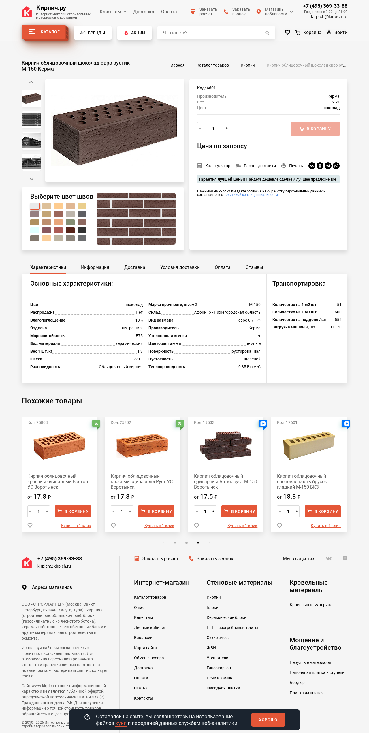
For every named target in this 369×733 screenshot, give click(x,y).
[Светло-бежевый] (47, 238)
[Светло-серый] (70, 214)
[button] (31, 179)
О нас (139, 607)
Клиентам (110, 11)
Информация (95, 267)
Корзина (312, 32)
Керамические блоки (226, 617)
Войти (340, 32)
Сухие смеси (218, 637)
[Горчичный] (35, 222)
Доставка (143, 11)
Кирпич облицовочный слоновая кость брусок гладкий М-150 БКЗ (219, 481)
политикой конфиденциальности (251, 195)
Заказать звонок (215, 558)
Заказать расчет (160, 558)
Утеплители (217, 657)
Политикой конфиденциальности (53, 653)
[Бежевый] (47, 206)
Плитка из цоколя (307, 692)
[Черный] (82, 230)
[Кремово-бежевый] (58, 206)
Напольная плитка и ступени (317, 672)
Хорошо (268, 719)
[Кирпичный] (58, 214)
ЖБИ (211, 647)
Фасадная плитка (223, 688)
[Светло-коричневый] (47, 222)
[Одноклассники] (320, 165)
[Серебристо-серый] (58, 238)
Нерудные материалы (310, 662)
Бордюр (297, 682)
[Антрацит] (70, 238)
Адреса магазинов (52, 587)
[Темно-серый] (82, 214)
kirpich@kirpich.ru (329, 16)
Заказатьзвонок (241, 11)
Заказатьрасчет (208, 11)
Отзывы (254, 267)
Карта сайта (145, 647)
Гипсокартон (219, 668)
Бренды (96, 33)
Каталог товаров (150, 597)
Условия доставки (180, 267)
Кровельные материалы (313, 604)
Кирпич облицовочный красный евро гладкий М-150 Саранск (308, 481)
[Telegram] (328, 165)
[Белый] (35, 206)
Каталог (50, 31)
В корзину (77, 511)
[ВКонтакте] (311, 165)
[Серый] (35, 238)
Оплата (169, 11)
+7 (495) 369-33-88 (325, 6)
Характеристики (48, 267)
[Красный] (58, 230)
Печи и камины (221, 678)
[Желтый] (82, 206)
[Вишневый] (47, 230)
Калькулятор (217, 165)
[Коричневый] (82, 222)
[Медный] (58, 222)
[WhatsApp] (336, 165)
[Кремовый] (47, 214)
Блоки (213, 607)
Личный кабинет (150, 627)
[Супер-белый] (35, 230)
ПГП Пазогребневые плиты (232, 627)
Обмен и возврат (150, 657)
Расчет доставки (260, 165)
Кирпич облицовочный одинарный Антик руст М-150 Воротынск (142, 481)
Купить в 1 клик (76, 525)
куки (121, 723)
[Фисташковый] (70, 222)
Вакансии (143, 637)
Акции (138, 33)
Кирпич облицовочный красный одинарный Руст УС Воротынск (58, 481)
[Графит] (82, 238)
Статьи (141, 688)
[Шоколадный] (70, 230)
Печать (296, 165)
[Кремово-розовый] (35, 214)
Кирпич (214, 597)
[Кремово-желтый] (70, 206)
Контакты (143, 698)
